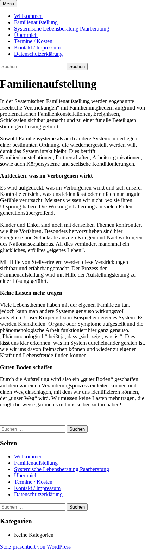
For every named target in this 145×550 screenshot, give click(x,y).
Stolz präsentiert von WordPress (35, 547)
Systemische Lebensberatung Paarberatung (61, 29)
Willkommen (28, 16)
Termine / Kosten (33, 41)
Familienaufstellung (36, 22)
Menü (8, 3)
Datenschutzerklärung (38, 54)
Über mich (26, 35)
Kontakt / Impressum (37, 48)
